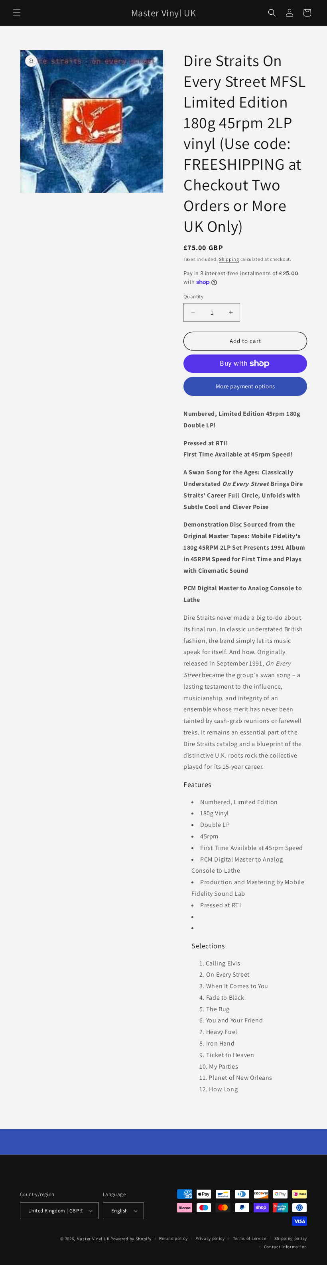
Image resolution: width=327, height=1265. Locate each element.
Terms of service (249, 1238)
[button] (17, 13)
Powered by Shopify (131, 1239)
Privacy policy (210, 1238)
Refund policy (173, 1238)
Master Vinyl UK (93, 1239)
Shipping (229, 259)
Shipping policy (290, 1238)
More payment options (245, 386)
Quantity (193, 296)
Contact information (285, 1246)
